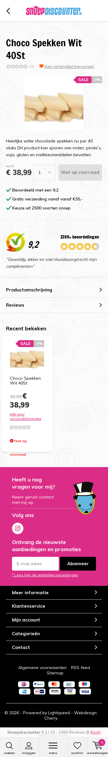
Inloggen (29, 753)
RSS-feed (80, 667)
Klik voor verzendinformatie (25, 416)
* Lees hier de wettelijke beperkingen (45, 575)
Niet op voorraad (80, 172)
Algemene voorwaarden (42, 667)
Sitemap (55, 673)
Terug (8, 11)
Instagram (17, 528)
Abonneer (78, 563)
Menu (53, 753)
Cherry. (51, 718)
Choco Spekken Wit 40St (25, 381)
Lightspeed (59, 712)
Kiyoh (96, 732)
